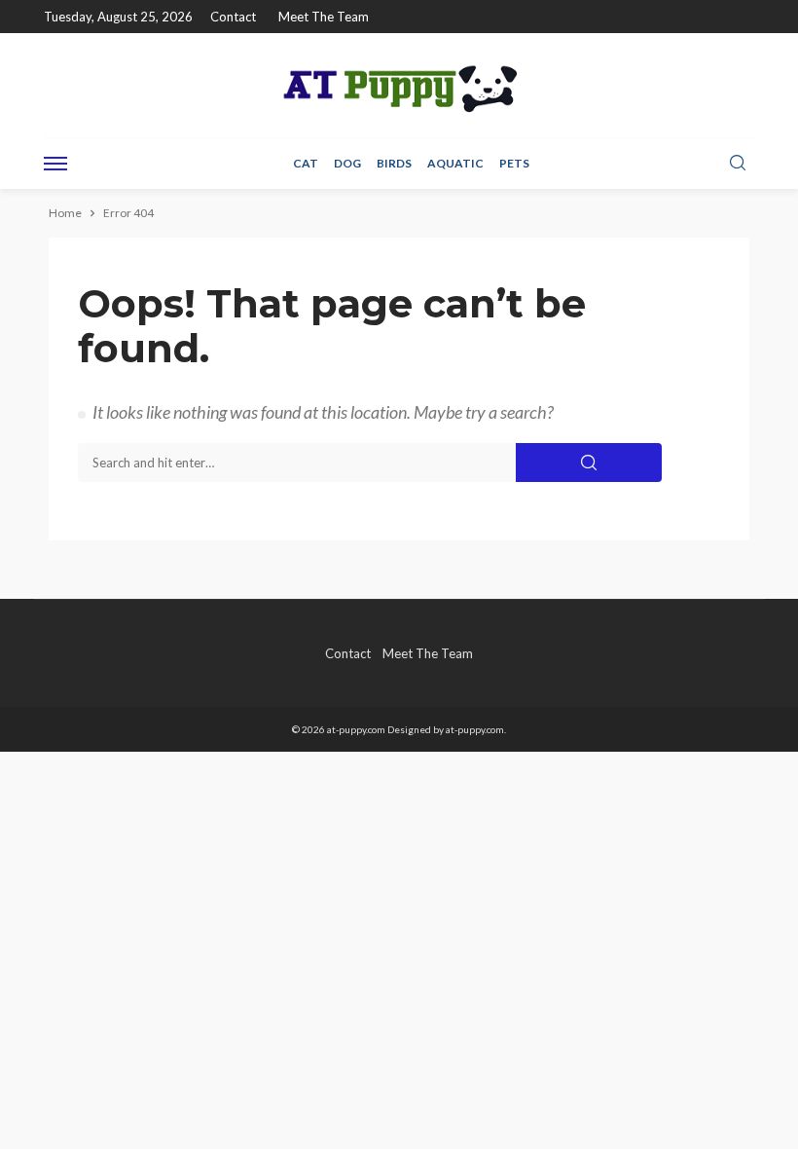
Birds (394, 163)
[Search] (737, 163)
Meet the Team (323, 16)
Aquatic (455, 163)
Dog (347, 163)
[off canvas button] (55, 163)
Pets (514, 163)
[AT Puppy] (399, 85)
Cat (305, 163)
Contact (233, 16)
